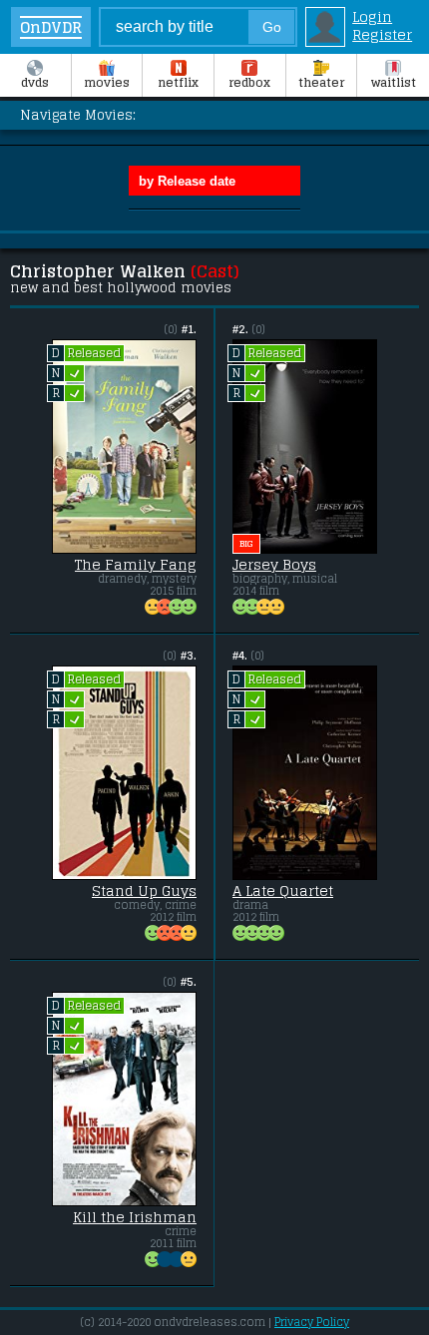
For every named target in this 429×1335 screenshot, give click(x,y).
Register (382, 35)
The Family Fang (136, 565)
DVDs (35, 83)
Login (372, 17)
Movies (107, 83)
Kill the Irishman (135, 1217)
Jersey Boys (274, 565)
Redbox (249, 83)
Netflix (178, 83)
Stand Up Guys (144, 891)
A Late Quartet (282, 891)
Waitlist (393, 83)
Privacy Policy (311, 1322)
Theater (321, 83)
